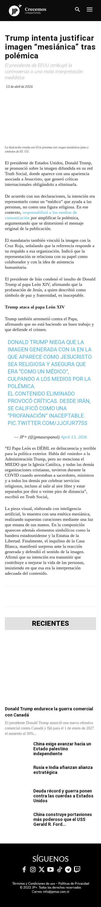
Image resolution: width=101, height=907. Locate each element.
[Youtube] (50, 870)
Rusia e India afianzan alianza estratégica (63, 770)
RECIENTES (50, 623)
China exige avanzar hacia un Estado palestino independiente (62, 748)
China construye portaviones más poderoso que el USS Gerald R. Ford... (62, 819)
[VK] (70, 596)
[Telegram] (48, 596)
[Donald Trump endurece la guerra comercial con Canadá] (50, 669)
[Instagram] (33, 870)
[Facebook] (25, 596)
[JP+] (27, 10)
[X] (36, 596)
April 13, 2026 (74, 436)
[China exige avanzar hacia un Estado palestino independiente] (17, 750)
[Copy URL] (93, 596)
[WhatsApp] (59, 596)
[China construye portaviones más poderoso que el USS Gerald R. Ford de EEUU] (17, 820)
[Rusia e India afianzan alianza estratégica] (17, 773)
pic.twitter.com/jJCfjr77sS (47, 423)
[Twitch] (77, 870)
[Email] (82, 596)
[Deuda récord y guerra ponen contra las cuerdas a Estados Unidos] (17, 797)
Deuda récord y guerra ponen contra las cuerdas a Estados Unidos (63, 795)
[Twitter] (41, 870)
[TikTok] (59, 870)
